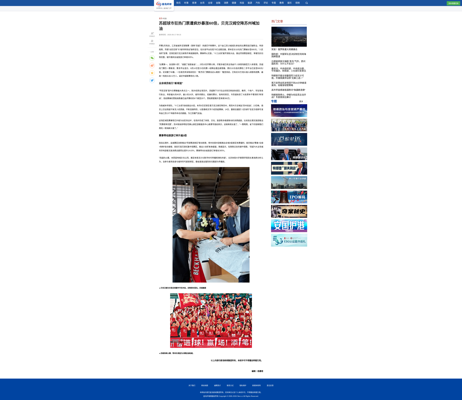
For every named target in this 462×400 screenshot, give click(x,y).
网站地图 (204, 385)
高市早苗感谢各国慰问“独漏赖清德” (288, 90)
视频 (297, 3)
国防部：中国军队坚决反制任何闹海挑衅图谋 (288, 55)
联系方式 (230, 385)
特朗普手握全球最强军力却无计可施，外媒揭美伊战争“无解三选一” (287, 76)
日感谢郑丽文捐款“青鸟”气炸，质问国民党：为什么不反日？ (288, 62)
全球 (210, 3)
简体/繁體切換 (453, 3)
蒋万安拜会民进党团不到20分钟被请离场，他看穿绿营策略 (288, 84)
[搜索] (307, 3)
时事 (186, 3)
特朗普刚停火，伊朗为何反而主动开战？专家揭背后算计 (288, 96)
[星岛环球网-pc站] (164, 11)
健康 (234, 3)
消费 (226, 3)
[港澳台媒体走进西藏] (289, 131)
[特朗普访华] (289, 159)
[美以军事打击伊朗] (289, 188)
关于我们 (192, 385)
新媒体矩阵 (256, 385)
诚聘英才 (217, 385)
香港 (194, 3)
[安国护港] (289, 231)
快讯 (178, 3)
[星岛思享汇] (289, 116)
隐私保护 (243, 385)
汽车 (258, 3)
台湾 (202, 3)
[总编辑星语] (289, 145)
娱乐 (289, 3)
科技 (242, 3)
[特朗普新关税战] (289, 174)
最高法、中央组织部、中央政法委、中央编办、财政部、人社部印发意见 (288, 69)
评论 (266, 3)
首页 (160, 18)
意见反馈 (270, 385)
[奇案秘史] (289, 217)
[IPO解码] (289, 203)
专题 (274, 3)
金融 (218, 3)
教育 (281, 3)
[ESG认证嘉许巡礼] (289, 246)
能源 (250, 3)
